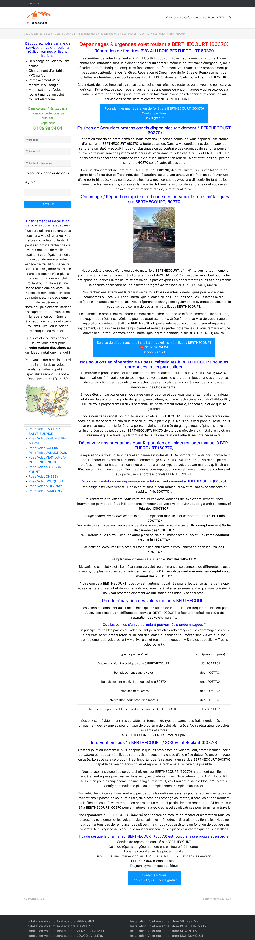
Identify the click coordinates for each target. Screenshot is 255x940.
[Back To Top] (245, 931)
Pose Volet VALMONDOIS (48, 453)
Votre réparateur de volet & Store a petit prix (50, 33)
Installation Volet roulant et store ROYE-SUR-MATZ (168, 926)
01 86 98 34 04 (34, 3)
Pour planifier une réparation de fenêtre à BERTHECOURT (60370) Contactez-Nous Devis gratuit (154, 113)
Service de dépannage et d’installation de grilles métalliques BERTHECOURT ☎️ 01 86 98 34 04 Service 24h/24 (154, 347)
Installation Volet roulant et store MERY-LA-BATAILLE (67, 931)
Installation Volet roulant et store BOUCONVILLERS (65, 936)
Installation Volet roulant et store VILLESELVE (164, 921)
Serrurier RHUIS (35, 898)
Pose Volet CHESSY (43, 476)
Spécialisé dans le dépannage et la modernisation (108, 33)
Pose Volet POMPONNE (46, 491)
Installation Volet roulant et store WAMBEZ (58, 926)
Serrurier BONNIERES (216, 898)
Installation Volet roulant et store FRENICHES (60, 921)
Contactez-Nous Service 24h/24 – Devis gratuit (154, 877)
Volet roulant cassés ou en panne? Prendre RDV (195, 17)
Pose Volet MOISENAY (45, 486)
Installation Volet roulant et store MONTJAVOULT (166, 936)
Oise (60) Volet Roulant (153, 33)
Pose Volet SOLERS (43, 448)
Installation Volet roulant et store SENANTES (163, 931)
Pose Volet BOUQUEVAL (47, 481)
